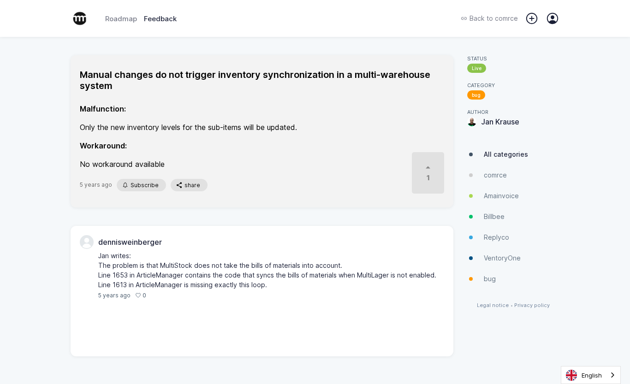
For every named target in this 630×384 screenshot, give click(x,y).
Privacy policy (532, 305)
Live (476, 68)
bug (476, 95)
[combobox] (591, 375)
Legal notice (493, 305)
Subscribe (145, 185)
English (592, 375)
